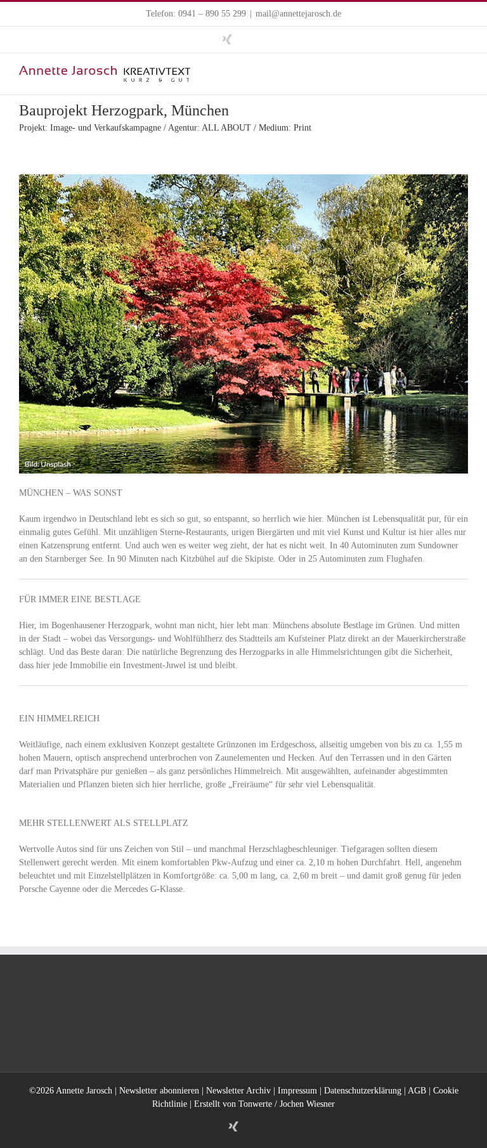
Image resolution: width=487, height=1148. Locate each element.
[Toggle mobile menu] (463, 72)
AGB (417, 1090)
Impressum (297, 1090)
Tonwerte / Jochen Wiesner (286, 1104)
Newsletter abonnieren (159, 1090)
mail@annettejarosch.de (298, 13)
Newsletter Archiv (238, 1090)
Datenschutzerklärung (362, 1090)
